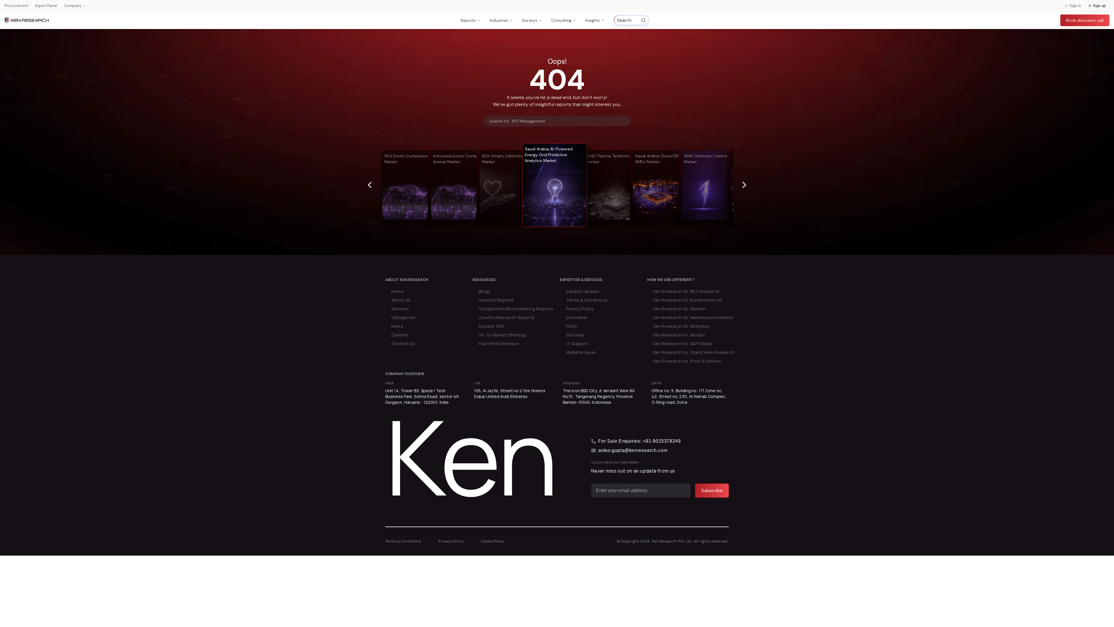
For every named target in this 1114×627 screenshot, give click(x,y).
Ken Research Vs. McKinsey (681, 326)
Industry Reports (496, 300)
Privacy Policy (580, 308)
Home (397, 291)
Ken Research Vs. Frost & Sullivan (687, 361)
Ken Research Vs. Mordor (679, 335)
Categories (403, 317)
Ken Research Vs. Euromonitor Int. (688, 300)
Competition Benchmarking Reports (516, 308)
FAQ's (571, 326)
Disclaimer (577, 317)
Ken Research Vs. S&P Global (682, 343)
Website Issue (581, 352)
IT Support (577, 343)
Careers (399, 335)
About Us (401, 300)
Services (400, 308)
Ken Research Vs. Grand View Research (693, 352)
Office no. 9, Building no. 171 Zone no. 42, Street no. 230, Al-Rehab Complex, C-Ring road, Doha (689, 396)
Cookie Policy (492, 541)
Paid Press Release (499, 343)
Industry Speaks (582, 291)
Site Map (575, 335)
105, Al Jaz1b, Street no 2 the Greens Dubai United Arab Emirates (509, 393)
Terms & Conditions (586, 300)
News (397, 326)
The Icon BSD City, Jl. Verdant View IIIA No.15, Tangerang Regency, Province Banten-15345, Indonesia (599, 396)
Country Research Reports (507, 317)
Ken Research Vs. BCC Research (686, 291)
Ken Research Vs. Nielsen (679, 308)
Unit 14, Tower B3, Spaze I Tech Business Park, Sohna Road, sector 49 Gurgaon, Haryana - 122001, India (422, 396)
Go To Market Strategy (502, 335)
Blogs (484, 291)
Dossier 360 (491, 326)
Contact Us (403, 343)
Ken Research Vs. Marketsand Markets (693, 317)
